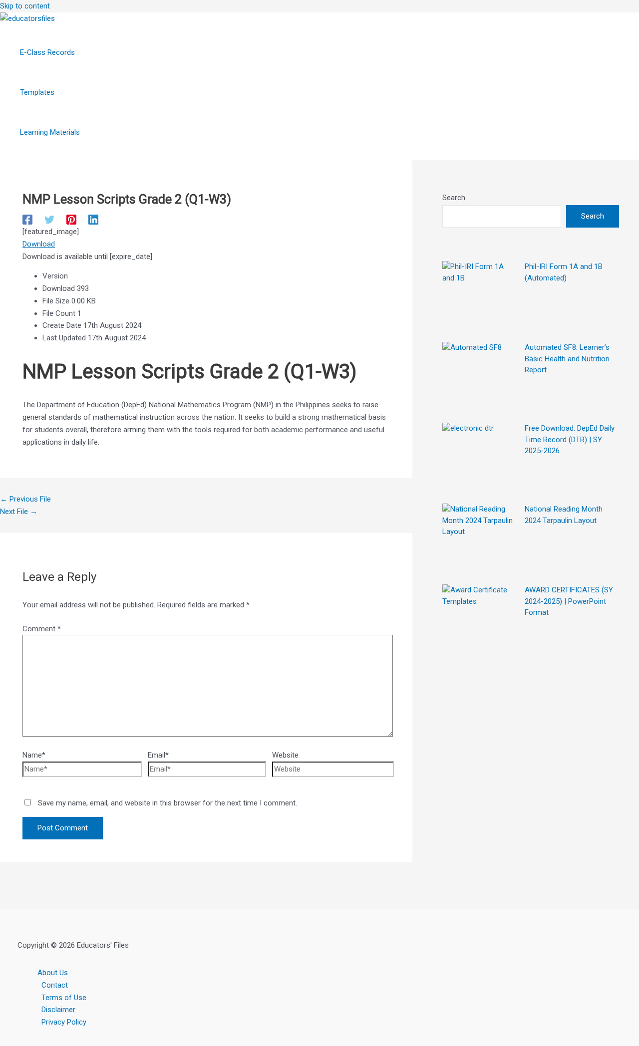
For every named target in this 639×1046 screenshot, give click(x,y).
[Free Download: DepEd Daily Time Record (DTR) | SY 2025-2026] (479, 460)
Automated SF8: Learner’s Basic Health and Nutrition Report (567, 358)
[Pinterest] (71, 220)
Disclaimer (58, 1009)
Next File (18, 511)
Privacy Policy (63, 1022)
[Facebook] (27, 220)
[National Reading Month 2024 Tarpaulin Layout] (479, 541)
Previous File (25, 499)
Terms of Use (63, 997)
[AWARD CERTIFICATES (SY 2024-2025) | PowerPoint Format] (479, 621)
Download (38, 244)
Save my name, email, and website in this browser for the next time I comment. (167, 802)
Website (285, 755)
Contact (54, 985)
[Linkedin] (93, 220)
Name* (33, 755)
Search (453, 197)
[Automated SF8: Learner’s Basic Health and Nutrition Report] (479, 379)
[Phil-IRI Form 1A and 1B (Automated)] (479, 298)
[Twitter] (49, 220)
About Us (52, 972)
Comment (41, 628)
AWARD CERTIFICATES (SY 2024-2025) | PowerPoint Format (569, 601)
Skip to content (25, 5)
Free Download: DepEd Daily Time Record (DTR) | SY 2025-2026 (570, 439)
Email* (158, 755)
